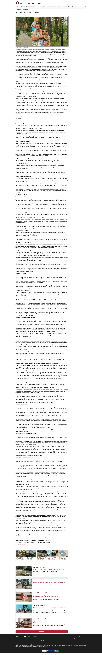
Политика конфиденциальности (75, 638)
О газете (60, 638)
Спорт (59, 6)
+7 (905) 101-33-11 (37, 647)
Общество (23, 6)
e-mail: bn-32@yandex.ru (59, 647)
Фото (73, 6)
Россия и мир (49, 6)
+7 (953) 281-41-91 (31, 647)
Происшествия (29, 6)
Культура (54, 6)
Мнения (40, 6)
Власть (18, 6)
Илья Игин (20, 544)
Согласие (42, 640)
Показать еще (41, 631)
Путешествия (64, 6)
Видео (69, 6)
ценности (23, 544)
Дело (44, 6)
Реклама (65, 638)
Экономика (35, 6)
